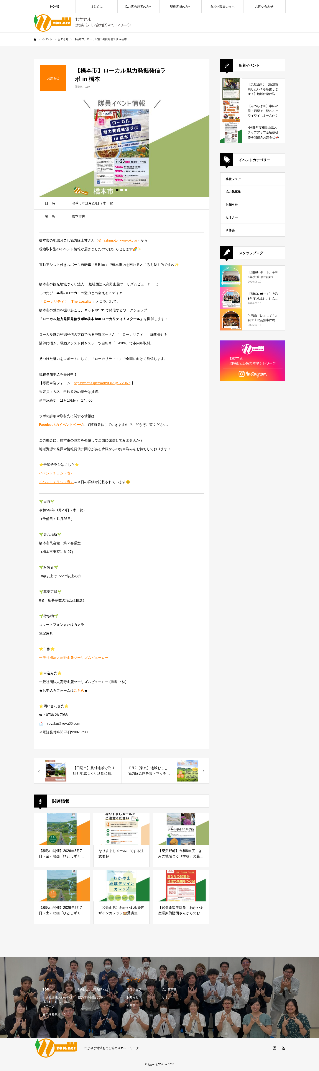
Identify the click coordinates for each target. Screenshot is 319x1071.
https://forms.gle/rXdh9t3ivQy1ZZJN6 (102, 383)
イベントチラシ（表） (56, 473)
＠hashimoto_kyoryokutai (117, 240)
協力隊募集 (233, 191)
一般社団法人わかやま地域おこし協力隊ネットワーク (58, 1002)
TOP (46, 989)
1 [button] (117, 190)
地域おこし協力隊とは (93, 989)
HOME (54, 6)
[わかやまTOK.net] (82, 23)
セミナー (232, 217)
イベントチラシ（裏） (56, 482)
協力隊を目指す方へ (91, 997)
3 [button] (126, 190)
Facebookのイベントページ (61, 425)
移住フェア (233, 179)
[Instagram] (274, 1048)
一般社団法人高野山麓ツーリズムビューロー (74, 657)
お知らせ (232, 204)
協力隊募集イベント (56, 1014)
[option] (121, 147)
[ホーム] (35, 39)
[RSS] (283, 1048)
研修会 (230, 230)
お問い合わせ (264, 6)
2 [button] (121, 190)
